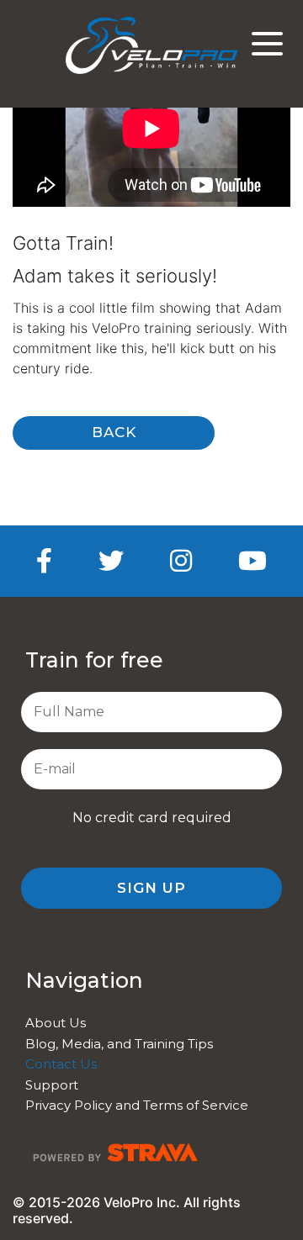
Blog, (43, 1044)
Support (51, 1085)
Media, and (98, 1044)
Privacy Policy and (84, 1105)
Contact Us (61, 1064)
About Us (55, 1023)
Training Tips (174, 1044)
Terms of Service (195, 1105)
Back (114, 432)
